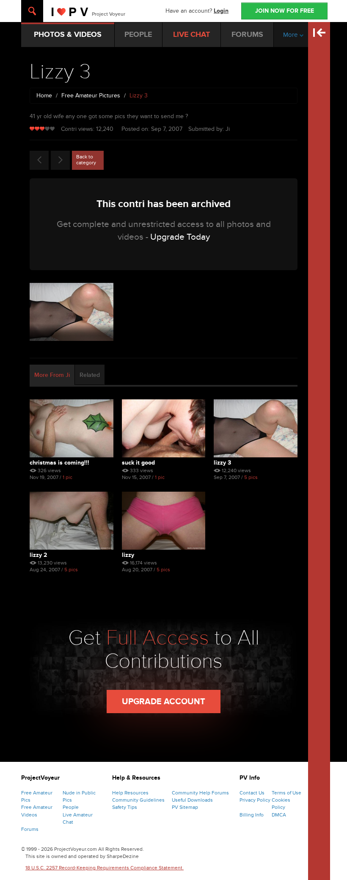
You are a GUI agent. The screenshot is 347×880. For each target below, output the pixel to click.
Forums (30, 829)
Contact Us (252, 793)
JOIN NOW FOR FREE (284, 10)
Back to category (86, 160)
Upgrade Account (163, 702)
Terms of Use (286, 793)
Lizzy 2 (38, 555)
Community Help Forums (200, 793)
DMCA (279, 815)
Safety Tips (124, 807)
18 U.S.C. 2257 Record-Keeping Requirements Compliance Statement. (104, 868)
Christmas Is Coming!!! (59, 462)
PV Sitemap (185, 807)
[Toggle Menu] (32, 11)
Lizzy (128, 555)
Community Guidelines (138, 800)
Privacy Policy (255, 800)
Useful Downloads (192, 800)
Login (221, 10)
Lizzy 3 (222, 462)
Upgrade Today (180, 237)
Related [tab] (90, 375)
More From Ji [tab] (52, 375)
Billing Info (252, 815)
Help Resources (130, 793)
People (71, 807)
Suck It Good (138, 462)
